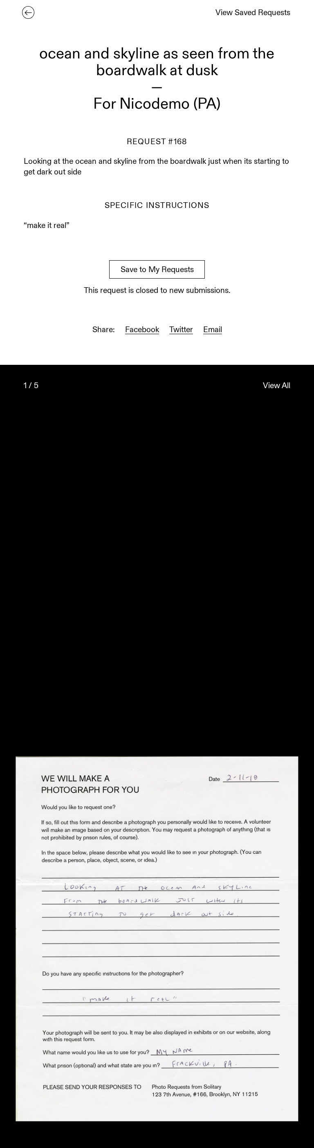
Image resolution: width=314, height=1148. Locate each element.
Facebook (142, 330)
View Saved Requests (252, 13)
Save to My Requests (157, 270)
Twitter (181, 330)
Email (212, 330)
